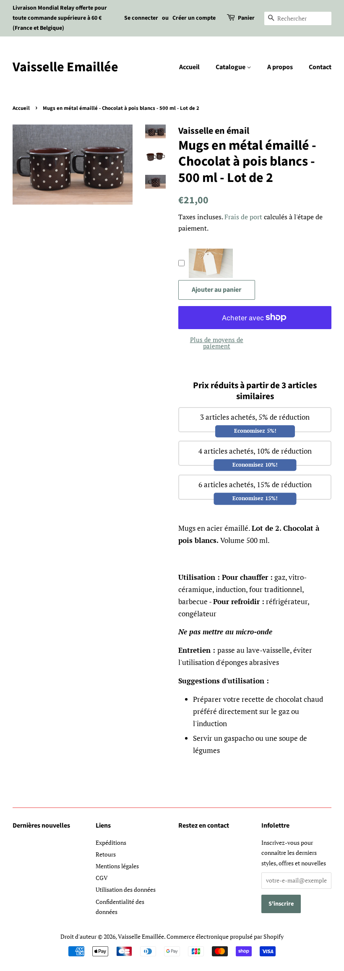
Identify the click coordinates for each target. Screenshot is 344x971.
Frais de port (243, 216)
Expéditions (111, 842)
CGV (102, 878)
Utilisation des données (126, 889)
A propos (280, 67)
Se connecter (141, 18)
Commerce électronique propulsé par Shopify (225, 936)
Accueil (189, 67)
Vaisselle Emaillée (65, 67)
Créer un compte (194, 18)
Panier (246, 18)
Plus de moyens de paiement (216, 342)
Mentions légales (117, 866)
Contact (320, 67)
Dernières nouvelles (41, 825)
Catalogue (231, 67)
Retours (106, 854)
